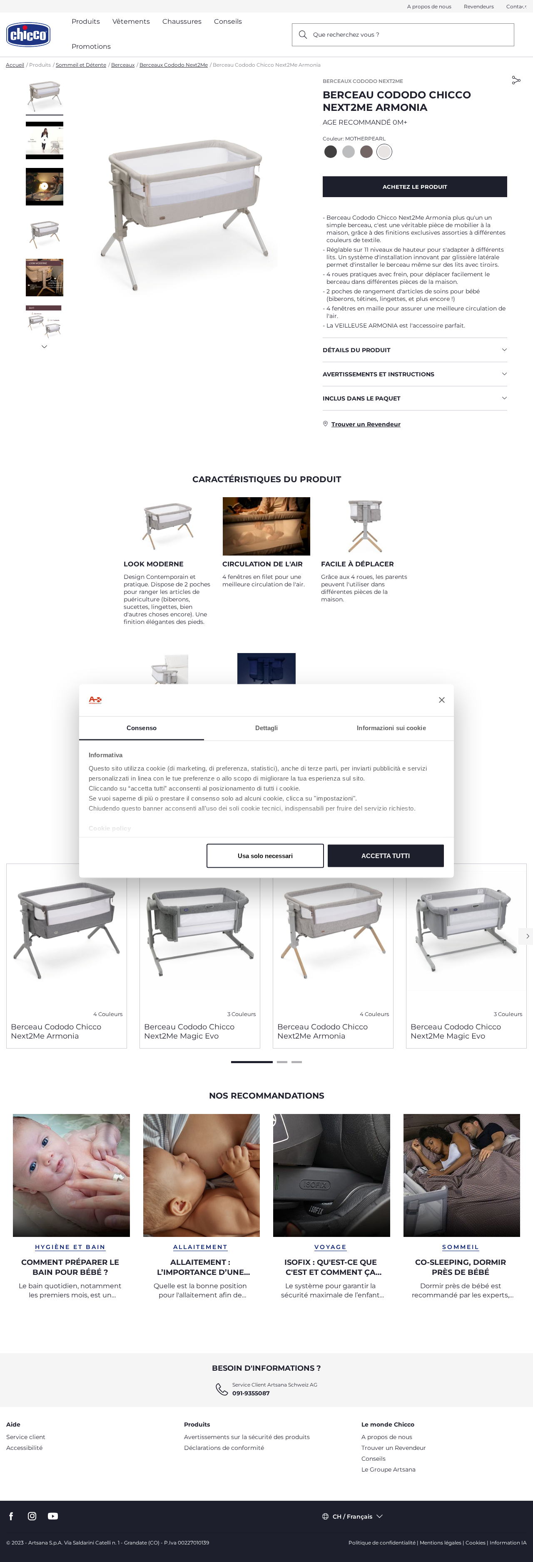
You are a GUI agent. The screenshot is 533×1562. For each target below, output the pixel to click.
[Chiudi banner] (442, 700)
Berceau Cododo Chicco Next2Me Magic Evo (189, 1031)
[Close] (524, 6)
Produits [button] (86, 21)
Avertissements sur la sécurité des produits (247, 1437)
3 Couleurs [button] (241, 1014)
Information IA (508, 1542)
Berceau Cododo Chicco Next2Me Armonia (56, 1031)
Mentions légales (440, 1542)
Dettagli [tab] (266, 727)
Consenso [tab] (142, 727)
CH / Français (352, 1516)
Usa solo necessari (265, 855)
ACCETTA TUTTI (385, 855)
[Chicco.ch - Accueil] (28, 34)
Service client (25, 1437)
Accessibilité (24, 1448)
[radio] (331, 152)
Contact (516, 6)
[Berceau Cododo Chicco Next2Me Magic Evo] (200, 940)
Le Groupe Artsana (388, 1469)
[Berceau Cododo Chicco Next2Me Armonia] (67, 940)
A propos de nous (429, 6)
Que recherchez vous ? (346, 34)
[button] (44, 96)
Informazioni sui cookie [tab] (391, 727)
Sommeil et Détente (81, 65)
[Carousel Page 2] (282, 1062)
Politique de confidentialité (382, 1542)
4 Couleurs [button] (107, 1014)
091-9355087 (251, 1393)
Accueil (15, 65)
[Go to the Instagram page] (32, 1516)
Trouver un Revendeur (393, 1448)
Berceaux (122, 65)
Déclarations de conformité (224, 1448)
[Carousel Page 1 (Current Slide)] (252, 1062)
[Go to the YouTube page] (53, 1516)
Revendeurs (479, 6)
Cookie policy (110, 827)
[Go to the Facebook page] (11, 1516)
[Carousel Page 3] (296, 1062)
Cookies (476, 1542)
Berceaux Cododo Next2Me (173, 65)
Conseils (373, 1458)
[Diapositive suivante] (44, 344)
